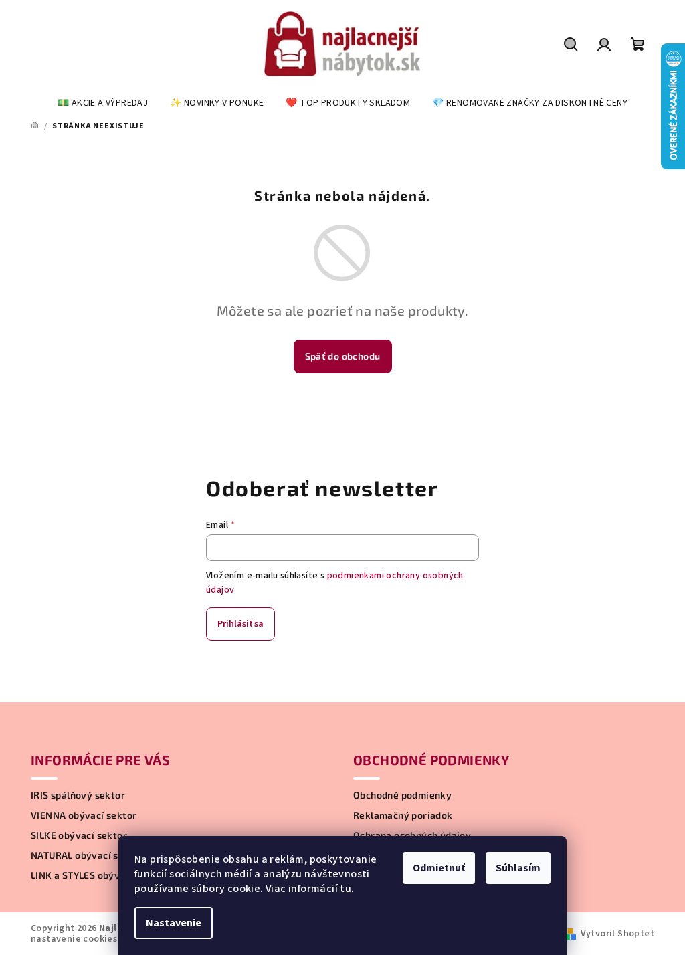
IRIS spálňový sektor (78, 795)
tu (345, 888)
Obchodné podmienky (402, 795)
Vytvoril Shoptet (617, 933)
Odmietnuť (439, 868)
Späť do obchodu (343, 356)
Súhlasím (518, 868)
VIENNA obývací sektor (83, 815)
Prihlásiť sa (240, 624)
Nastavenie (173, 923)
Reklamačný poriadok (403, 815)
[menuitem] (103, 103)
